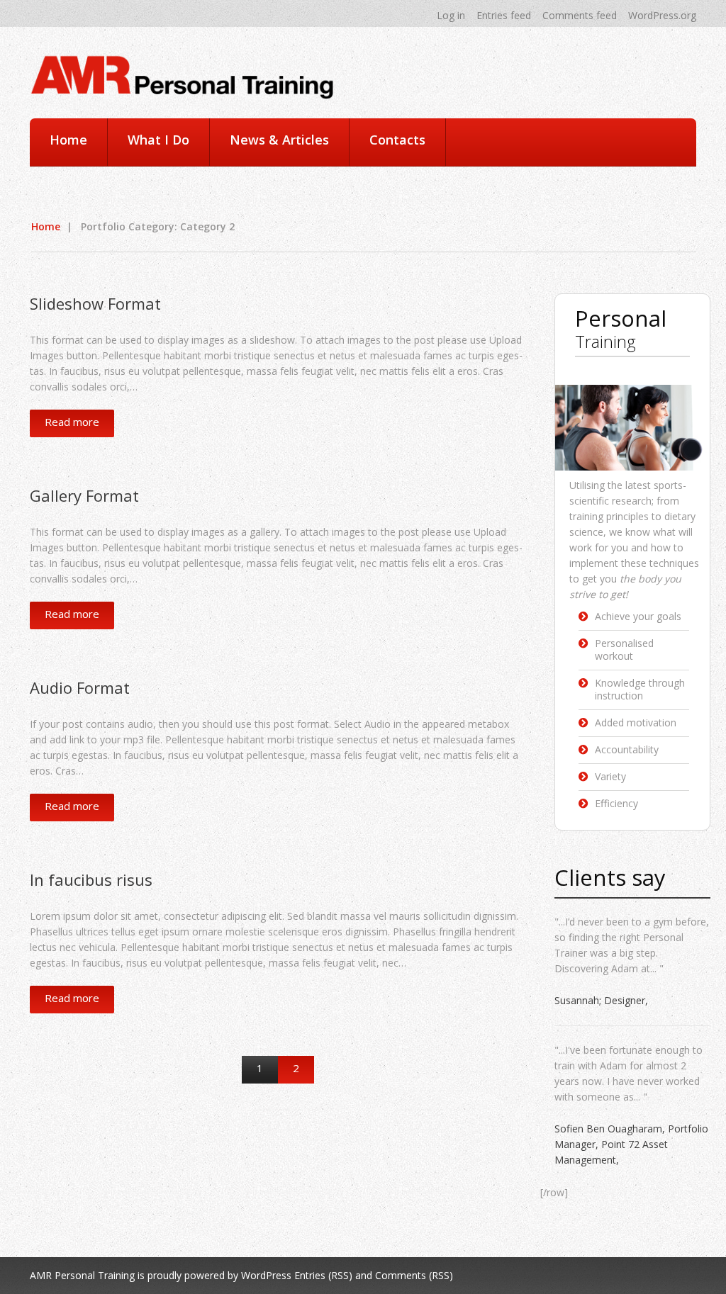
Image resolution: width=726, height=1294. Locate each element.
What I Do (158, 139)
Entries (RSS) (323, 1275)
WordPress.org (662, 15)
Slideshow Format (95, 303)
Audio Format (80, 687)
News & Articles (279, 139)
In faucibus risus (91, 879)
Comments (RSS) (414, 1275)
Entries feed (503, 15)
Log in (451, 15)
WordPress (266, 1275)
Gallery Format (84, 495)
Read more (72, 422)
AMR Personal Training (82, 1275)
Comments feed (579, 15)
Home (68, 139)
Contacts (397, 139)
